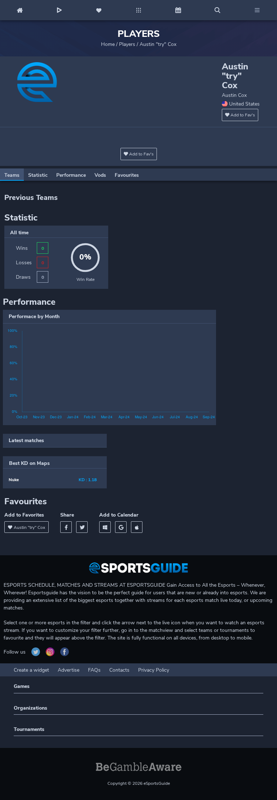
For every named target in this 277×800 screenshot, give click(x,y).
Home (108, 44)
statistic (38, 175)
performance (71, 175)
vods (100, 175)
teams (11, 175)
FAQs (94, 670)
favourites (127, 175)
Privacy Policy (153, 670)
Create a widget (31, 670)
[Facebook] (66, 527)
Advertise (68, 670)
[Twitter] (82, 527)
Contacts (119, 670)
